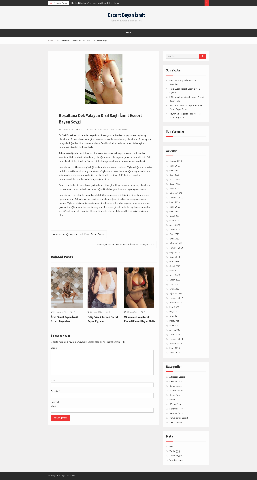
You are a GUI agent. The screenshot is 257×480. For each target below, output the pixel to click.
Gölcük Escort (175, 404)
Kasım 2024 (175, 184)
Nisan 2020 (174, 352)
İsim (53, 380)
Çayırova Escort (176, 381)
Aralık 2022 (174, 275)
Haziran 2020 (175, 343)
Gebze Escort (108, 129)
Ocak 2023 (174, 270)
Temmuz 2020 (176, 339)
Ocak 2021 (174, 325)
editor (81, 129)
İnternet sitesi (55, 403)
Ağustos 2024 (175, 193)
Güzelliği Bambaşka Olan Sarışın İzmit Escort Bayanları (124, 244)
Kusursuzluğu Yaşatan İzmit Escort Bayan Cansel (80, 234)
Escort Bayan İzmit (126, 15)
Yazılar (174, 451)
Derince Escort (96, 129)
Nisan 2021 (174, 316)
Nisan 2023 (174, 257)
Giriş (171, 446)
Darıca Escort (175, 386)
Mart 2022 (174, 307)
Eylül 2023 (174, 238)
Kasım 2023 (174, 229)
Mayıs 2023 (174, 252)
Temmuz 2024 (176, 197)
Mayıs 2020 (174, 348)
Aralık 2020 (174, 329)
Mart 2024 (174, 211)
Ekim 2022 (174, 284)
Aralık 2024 (174, 179)
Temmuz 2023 (176, 247)
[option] (95, 3)
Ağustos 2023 (175, 243)
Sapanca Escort (176, 413)
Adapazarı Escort (177, 376)
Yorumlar (175, 455)
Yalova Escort (175, 422)
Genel (172, 399)
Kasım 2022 (174, 279)
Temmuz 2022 (176, 298)
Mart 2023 (174, 261)
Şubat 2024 (175, 216)
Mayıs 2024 (174, 202)
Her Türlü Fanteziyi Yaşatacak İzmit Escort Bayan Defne (95, 3)
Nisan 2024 (174, 206)
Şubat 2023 (174, 266)
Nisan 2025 (174, 165)
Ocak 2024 (174, 220)
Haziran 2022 (175, 302)
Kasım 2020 (174, 334)
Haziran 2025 (175, 161)
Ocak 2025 (174, 174)
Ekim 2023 (174, 234)
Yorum (54, 347)
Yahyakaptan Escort (122, 129)
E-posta (55, 391)
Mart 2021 (174, 320)
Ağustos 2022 (175, 293)
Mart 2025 (174, 170)
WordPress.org (176, 460)
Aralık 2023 (174, 225)
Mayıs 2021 (174, 311)
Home (128, 32)
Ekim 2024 (174, 188)
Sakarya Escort (176, 408)
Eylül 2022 (174, 288)
